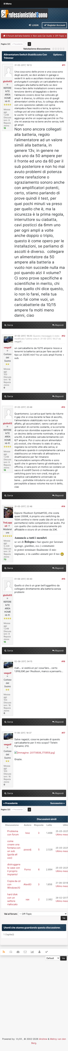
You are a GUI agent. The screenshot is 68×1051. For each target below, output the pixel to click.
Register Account (56, 25)
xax (27, 899)
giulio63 (7, 81)
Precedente (11, 803)
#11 (63, 65)
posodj (27, 849)
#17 (63, 732)
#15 (63, 579)
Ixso (27, 832)
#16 (63, 661)
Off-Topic (59, 36)
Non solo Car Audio (42, 36)
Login (35, 25)
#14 (63, 506)
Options (57, 54)
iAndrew (43, 1039)
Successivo (56, 803)
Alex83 (27, 884)
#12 (63, 336)
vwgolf (7, 347)
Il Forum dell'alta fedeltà (18, 36)
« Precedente (17, 44)
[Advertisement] (34, 994)
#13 (63, 407)
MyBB (19, 1039)
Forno (27, 869)
